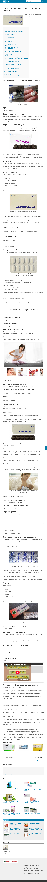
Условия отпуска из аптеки (10, 67)
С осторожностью (9, 41)
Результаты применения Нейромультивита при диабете (35, 829)
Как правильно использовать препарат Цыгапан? (15, 824)
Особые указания (8, 54)
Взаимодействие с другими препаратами (13, 64)
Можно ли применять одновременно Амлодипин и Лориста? (31, 802)
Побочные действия (8, 45)
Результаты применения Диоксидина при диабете (8, 752)
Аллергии (8, 52)
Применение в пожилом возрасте (12, 61)
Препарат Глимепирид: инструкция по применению (15, 834)
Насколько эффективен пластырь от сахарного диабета (10, 802)
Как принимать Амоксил (9, 42)
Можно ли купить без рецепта (12, 68)
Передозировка (8, 62)
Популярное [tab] (5, 820)
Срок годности (9, 72)
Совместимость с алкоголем (12, 55)
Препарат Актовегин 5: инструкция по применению (34, 759)
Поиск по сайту (9, 880)
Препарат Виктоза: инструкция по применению (23, 752)
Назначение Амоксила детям (12, 60)
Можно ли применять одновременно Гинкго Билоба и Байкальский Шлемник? (12, 814)
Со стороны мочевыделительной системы (14, 51)
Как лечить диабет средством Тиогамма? (36, 752)
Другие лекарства (23, 769)
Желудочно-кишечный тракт (11, 47)
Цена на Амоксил (10, 69)
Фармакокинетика (9, 37)
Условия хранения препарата (10, 71)
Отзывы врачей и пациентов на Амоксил (13, 75)
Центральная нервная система (12, 50)
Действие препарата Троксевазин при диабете (12, 759)
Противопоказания (8, 40)
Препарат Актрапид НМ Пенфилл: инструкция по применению (14, 829)
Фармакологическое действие (10, 35)
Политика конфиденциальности (18, 880)
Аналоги (6, 65)
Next (41, 372)
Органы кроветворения (10, 48)
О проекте (4, 880)
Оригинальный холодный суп (35, 823)
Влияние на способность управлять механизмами (16, 57)
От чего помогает (8, 38)
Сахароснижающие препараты (23, 774)
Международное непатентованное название (13, 31)
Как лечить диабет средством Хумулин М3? (35, 834)
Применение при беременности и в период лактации (16, 58)
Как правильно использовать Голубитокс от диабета (12, 789)
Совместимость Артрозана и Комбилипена (33, 813)
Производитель (8, 74)
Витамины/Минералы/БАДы (23, 767)
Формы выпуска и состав (9, 34)
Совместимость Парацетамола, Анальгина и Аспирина (33, 790)
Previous (6, 372)
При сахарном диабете (10, 44)
